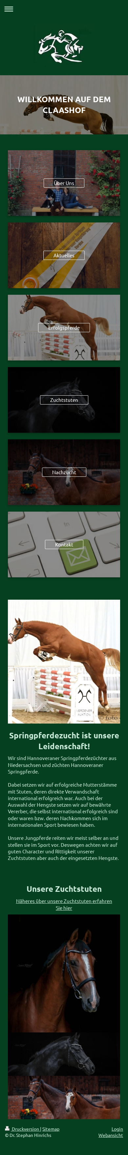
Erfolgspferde (64, 327)
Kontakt (64, 544)
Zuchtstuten (64, 400)
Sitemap (50, 1129)
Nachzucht (64, 472)
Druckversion (25, 1129)
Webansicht (110, 1135)
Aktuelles (64, 255)
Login (117, 1129)
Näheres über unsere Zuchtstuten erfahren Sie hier (64, 904)
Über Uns (64, 183)
